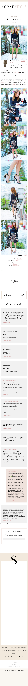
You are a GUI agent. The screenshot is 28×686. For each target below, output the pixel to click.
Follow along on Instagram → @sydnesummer (14, 683)
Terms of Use (14, 662)
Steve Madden (15, 265)
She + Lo (15, 264)
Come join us (16, 672)
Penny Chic (19, 259)
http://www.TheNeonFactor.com (11, 371)
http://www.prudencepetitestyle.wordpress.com (14, 392)
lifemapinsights (7, 449)
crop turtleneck (19, 71)
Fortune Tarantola (7, 401)
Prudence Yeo (6, 380)
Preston (25, 255)
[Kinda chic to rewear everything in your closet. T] (14, 623)
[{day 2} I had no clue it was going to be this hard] (14, 609)
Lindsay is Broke (7, 422)
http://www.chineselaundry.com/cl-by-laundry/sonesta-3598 (12, 319)
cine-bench (5, 506)
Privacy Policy (14, 664)
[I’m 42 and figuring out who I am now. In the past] (14, 636)
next (22, 295)
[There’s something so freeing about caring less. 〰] (14, 570)
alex (9, 471)
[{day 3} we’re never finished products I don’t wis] (14, 583)
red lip (14, 84)
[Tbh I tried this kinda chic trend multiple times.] (14, 596)
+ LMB (19, 666)
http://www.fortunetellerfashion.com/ (11, 409)
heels (2, 82)
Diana (4, 362)
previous (9, 295)
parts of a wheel (7, 435)
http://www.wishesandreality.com (11, 337)
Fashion (14, 22)
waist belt (16, 72)
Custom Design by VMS (13, 666)
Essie (10, 267)
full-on (14, 79)
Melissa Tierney (7, 346)
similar (18, 260)
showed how (4, 69)
